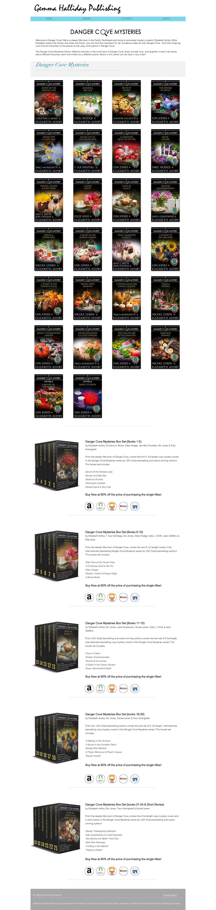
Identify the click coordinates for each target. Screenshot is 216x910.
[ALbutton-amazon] (89, 506)
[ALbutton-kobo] (123, 506)
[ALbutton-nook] (100, 506)
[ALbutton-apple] (112, 506)
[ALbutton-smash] (134, 506)
